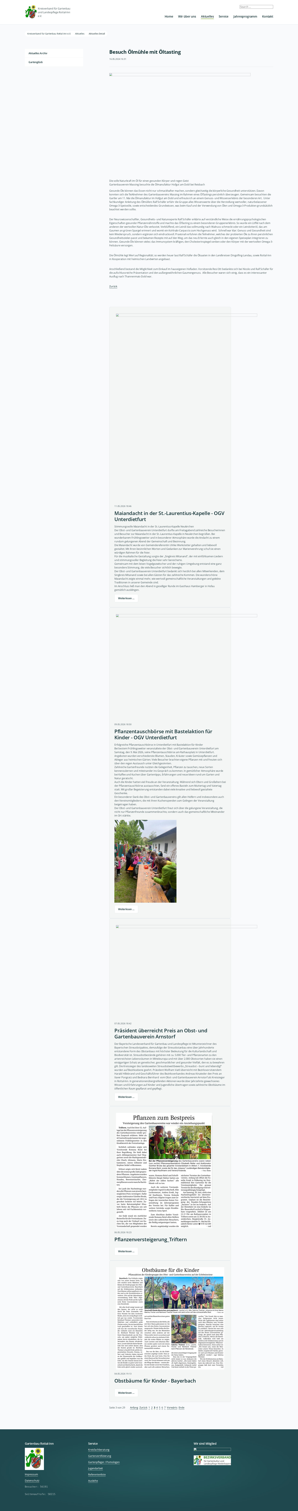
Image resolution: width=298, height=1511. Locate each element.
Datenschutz (32, 1480)
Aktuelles (207, 16)
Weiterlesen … (126, 598)
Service (223, 16)
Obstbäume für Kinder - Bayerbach (155, 1381)
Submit (268, 8)
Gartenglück (36, 62)
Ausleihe (93, 1480)
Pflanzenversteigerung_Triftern (150, 1239)
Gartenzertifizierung (99, 1456)
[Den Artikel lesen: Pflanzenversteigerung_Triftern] (164, 1170)
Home (169, 16)
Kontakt (267, 16)
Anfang (134, 1407)
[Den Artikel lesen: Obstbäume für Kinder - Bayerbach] (170, 1318)
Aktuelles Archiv (38, 53)
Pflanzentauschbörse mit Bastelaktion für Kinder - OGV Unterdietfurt (163, 734)
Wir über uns (187, 16)
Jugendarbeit (95, 1468)
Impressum (31, 1474)
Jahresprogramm (245, 16)
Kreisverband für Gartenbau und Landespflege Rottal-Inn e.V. (54, 12)
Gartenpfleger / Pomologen (104, 1462)
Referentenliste (97, 1474)
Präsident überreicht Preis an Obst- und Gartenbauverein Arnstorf (160, 1033)
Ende (181, 1407)
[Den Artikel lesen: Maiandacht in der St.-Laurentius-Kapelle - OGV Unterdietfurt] (186, 408)
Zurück (113, 286)
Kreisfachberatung (98, 1449)
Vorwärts (172, 1407)
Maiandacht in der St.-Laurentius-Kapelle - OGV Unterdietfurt (169, 516)
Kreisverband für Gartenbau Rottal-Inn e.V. (49, 33)
